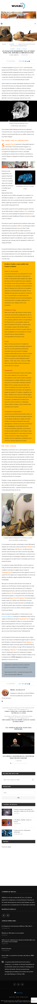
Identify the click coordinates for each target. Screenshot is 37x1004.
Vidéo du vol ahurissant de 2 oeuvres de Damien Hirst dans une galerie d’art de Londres (18, 940)
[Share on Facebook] (22, 61)
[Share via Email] (29, 61)
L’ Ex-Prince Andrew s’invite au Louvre (22, 820)
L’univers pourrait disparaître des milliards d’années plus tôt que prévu (24, 810)
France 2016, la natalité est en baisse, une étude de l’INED (18, 955)
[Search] (35, 23)
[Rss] (22, 984)
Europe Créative (6, 948)
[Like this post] (20, 61)
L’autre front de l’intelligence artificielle (22, 831)
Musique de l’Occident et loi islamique (13, 933)
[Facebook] (4, 915)
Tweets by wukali (6, 847)
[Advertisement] (18, 865)
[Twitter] (8, 915)
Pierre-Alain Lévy (15, 55)
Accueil (4, 44)
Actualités (11, 44)
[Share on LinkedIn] (27, 61)
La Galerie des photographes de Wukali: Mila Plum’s (17, 926)
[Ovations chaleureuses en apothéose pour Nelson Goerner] (18, 743)
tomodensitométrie (7, 79)
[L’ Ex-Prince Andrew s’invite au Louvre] (7, 822)
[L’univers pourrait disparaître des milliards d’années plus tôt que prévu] (7, 812)
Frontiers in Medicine (7, 616)
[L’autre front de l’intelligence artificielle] (7, 833)
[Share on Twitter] (23, 61)
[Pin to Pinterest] (25, 61)
